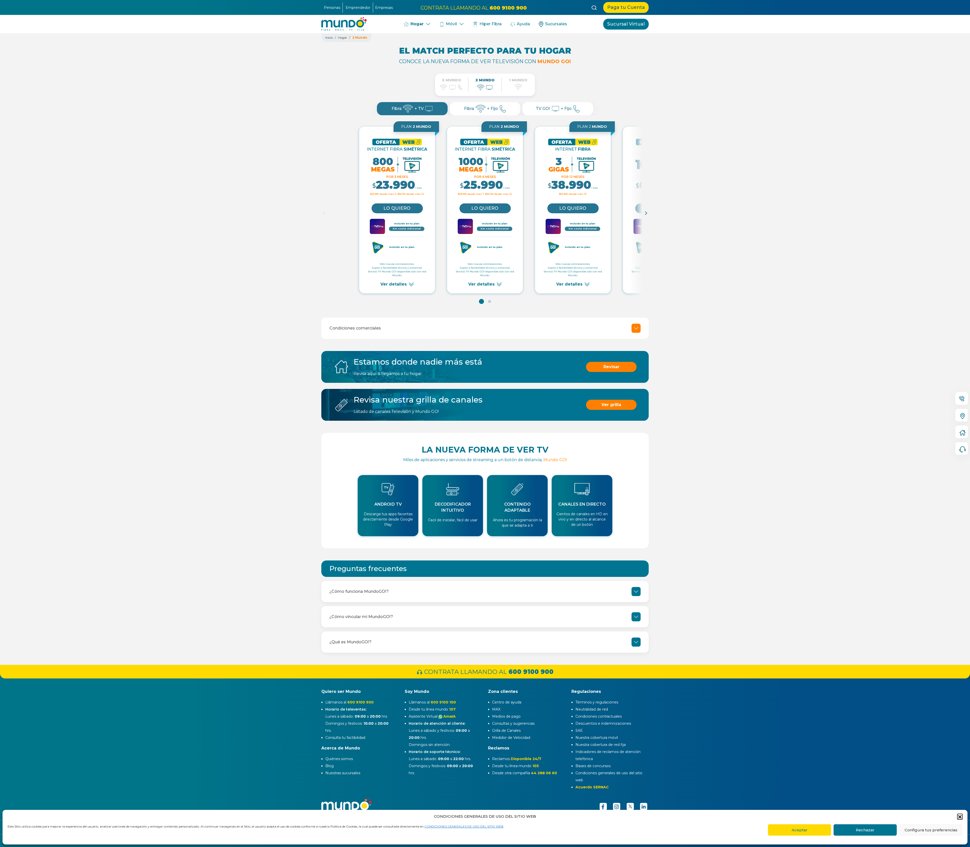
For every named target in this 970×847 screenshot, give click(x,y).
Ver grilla (611, 404)
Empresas (384, 7)
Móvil (451, 23)
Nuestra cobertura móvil (596, 737)
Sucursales (555, 23)
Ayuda (523, 23)
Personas (332, 7)
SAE (579, 730)
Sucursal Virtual (626, 24)
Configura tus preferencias (931, 830)
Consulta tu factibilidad (345, 737)
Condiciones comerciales (355, 328)
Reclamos (516, 759)
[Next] (646, 213)
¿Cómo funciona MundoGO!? (359, 591)
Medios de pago (506, 716)
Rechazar (865, 830)
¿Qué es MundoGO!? (350, 642)
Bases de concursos (593, 766)
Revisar (611, 366)
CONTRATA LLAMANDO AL (474, 8)
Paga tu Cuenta (626, 7)
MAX (496, 709)
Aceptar (800, 830)
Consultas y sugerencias (513, 723)
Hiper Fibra (490, 23)
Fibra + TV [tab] (408, 108)
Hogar (416, 23)
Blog (329, 766)
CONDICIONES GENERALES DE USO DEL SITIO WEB (463, 826)
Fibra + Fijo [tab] (481, 108)
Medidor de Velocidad (511, 737)
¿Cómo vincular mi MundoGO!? (361, 616)
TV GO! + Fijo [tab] (554, 108)
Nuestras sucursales (342, 773)
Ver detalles (393, 284)
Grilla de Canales (506, 730)
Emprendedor (358, 7)
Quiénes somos (339, 759)
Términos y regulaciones (596, 702)
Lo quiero (396, 208)
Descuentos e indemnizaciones (603, 723)
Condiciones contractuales (598, 716)
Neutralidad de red (591, 709)
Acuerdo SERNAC (592, 787)
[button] (959, 816)
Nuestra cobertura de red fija (600, 744)
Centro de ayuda (506, 702)
